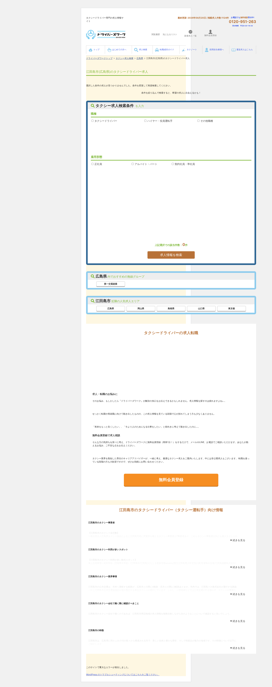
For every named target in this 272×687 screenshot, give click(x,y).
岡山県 (141, 308)
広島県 (139, 58)
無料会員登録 (171, 479)
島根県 (171, 308)
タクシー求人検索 (124, 58)
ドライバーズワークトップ (99, 58)
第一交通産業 (110, 283)
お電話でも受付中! (242, 21)
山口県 (201, 308)
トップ (96, 49)
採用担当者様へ (217, 49)
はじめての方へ (119, 49)
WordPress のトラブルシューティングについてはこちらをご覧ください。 (122, 674)
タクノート (192, 49)
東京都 (231, 308)
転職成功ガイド (167, 49)
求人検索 (143, 49)
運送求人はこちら (244, 49)
